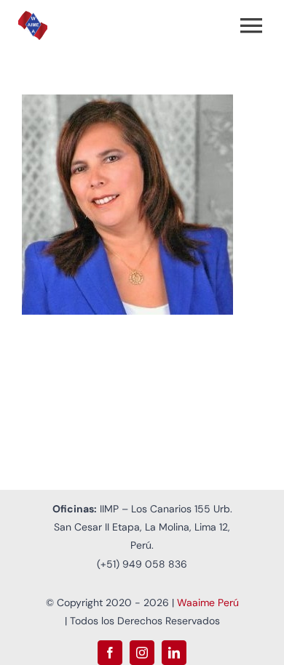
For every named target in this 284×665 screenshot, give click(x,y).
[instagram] (142, 652)
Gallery (161, 205)
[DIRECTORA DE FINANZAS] (142, 204)
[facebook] (110, 652)
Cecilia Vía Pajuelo (123, 205)
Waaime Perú (208, 602)
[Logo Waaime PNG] (32, 17)
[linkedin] (174, 652)
